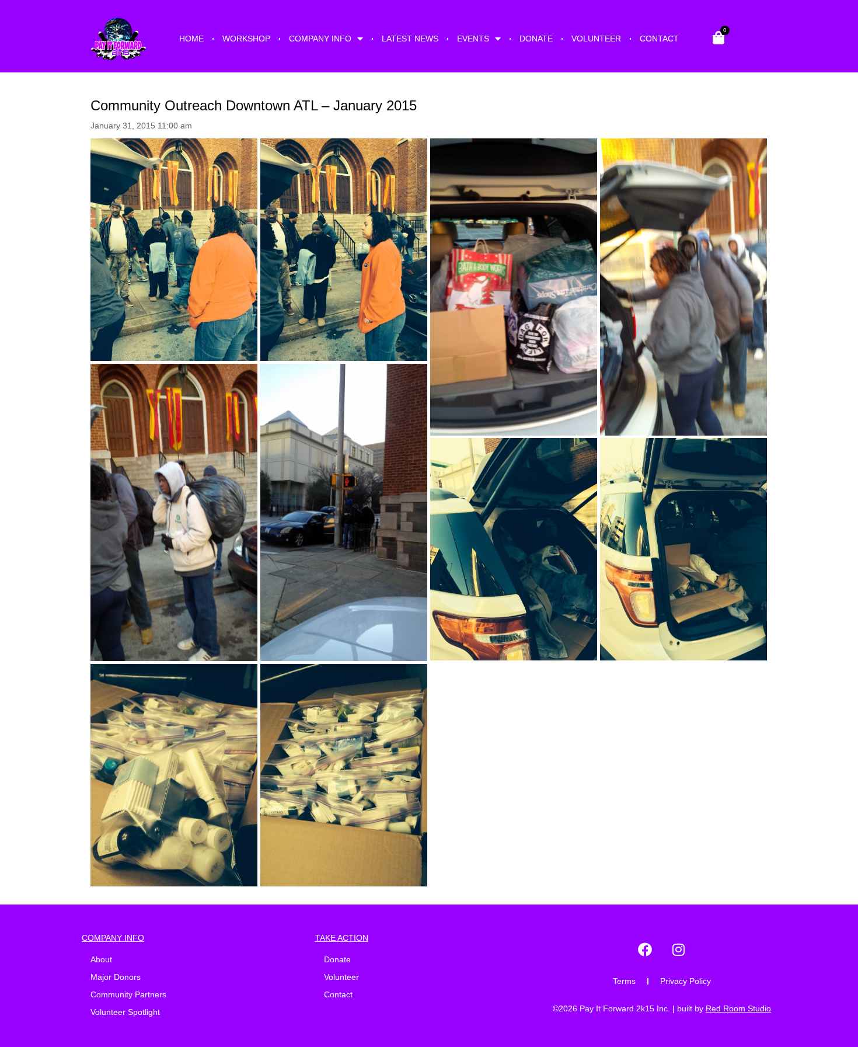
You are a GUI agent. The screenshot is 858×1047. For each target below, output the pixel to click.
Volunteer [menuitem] (596, 38)
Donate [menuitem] (536, 38)
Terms (624, 981)
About (101, 959)
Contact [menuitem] (659, 38)
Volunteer (341, 977)
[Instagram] (679, 949)
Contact (338, 994)
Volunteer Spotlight (125, 1012)
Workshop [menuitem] (246, 38)
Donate (337, 959)
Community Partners (128, 994)
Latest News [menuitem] (410, 38)
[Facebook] (645, 949)
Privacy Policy (685, 981)
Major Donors (115, 977)
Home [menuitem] (191, 38)
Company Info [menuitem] (320, 38)
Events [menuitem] (473, 38)
